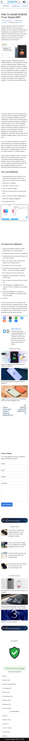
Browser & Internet (8, 684)
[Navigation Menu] (27, 2)
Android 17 (25, 6)
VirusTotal (21, 668)
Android (5, 22)
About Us (5, 716)
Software (5, 700)
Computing (6, 688)
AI (3, 676)
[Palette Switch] (24, 2)
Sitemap (5, 736)
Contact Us (6, 724)
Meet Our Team (7, 719)
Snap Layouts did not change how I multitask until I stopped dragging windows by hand (17, 544)
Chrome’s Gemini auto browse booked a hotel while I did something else (17, 555)
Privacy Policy (6, 732)
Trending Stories (16, 6)
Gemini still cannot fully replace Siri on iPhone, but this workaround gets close (17, 565)
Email (3, 470)
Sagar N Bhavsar (8, 20)
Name (3, 463)
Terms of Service (7, 728)
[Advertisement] (14, 97)
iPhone (4, 692)
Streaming (5, 704)
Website (3, 476)
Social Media (6, 696)
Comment (4, 483)
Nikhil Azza (19, 22)
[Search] (2, 2)
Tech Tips (5, 708)
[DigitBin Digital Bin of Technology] (13, 2)
